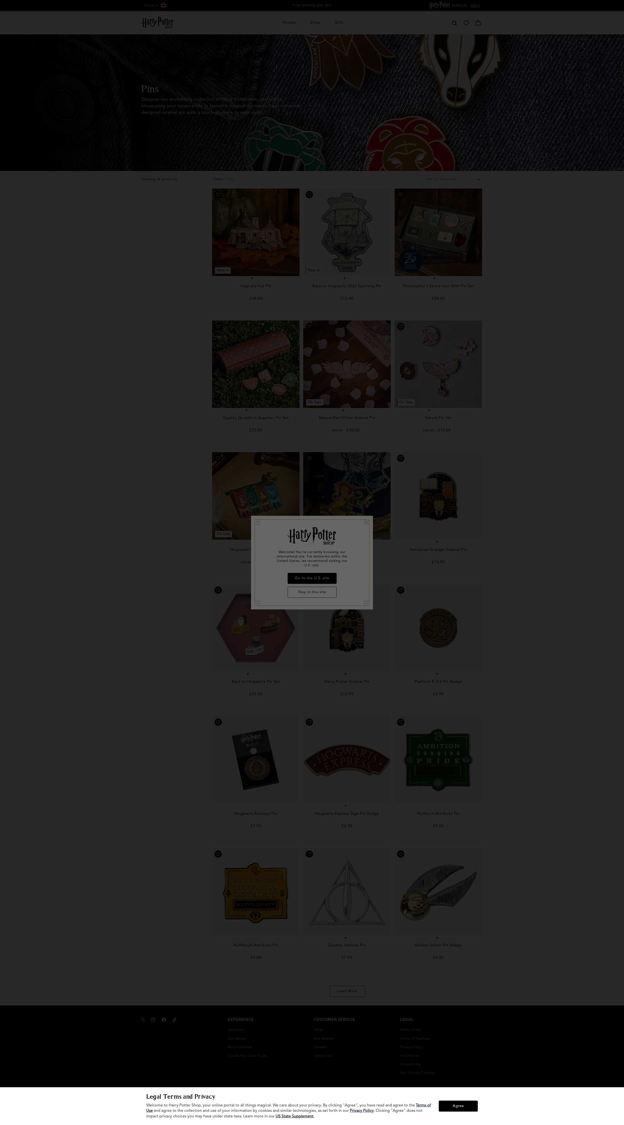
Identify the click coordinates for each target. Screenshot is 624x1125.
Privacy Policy (362, 1111)
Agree (458, 1106)
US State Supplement (294, 1116)
